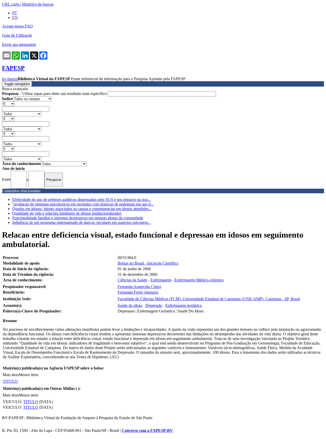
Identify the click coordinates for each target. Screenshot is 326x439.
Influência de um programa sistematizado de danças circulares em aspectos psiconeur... (81, 222)
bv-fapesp (10, 79)
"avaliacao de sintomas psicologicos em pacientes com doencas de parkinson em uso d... (83, 204)
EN (15, 17)
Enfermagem (161, 280)
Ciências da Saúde (132, 280)
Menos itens (28, 375)
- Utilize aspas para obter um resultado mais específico (55, 93)
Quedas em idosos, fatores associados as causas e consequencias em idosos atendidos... (82, 209)
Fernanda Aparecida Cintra (139, 286)
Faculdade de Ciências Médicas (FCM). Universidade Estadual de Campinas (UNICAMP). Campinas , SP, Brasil (209, 299)
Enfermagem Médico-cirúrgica (199, 280)
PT (14, 13)
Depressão (153, 305)
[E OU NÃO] (8, 103)
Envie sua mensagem (19, 44)
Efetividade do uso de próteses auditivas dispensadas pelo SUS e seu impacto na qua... (81, 199)
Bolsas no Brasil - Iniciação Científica (148, 263)
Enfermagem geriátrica (183, 305)
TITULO (10, 381)
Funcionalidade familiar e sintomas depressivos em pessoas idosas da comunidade (77, 218)
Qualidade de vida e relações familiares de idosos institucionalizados (66, 213)
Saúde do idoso (130, 305)
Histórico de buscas (37, 4)
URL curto (10, 4)
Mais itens (11, 375)
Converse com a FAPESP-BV (147, 430)
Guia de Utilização (17, 35)
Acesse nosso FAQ (17, 26)
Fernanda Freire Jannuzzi (138, 292)
